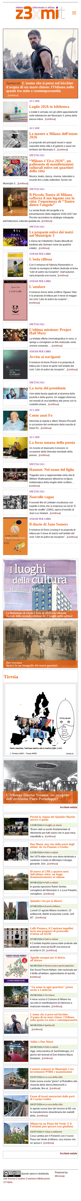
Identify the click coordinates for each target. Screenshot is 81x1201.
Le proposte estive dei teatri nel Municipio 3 (51, 234)
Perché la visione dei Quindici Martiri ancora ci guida (52, 818)
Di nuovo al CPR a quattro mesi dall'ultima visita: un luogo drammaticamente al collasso (49, 874)
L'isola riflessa (40, 259)
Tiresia (11, 676)
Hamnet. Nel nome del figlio (51, 469)
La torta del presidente (47, 388)
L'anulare (37, 287)
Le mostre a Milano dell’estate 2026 (53, 135)
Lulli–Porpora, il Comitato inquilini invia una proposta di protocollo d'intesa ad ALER (51, 931)
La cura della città (54, 1077)
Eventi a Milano (52, 906)
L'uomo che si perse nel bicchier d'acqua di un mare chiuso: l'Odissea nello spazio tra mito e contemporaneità (40, 87)
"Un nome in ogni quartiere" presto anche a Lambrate (51, 988)
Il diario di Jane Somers (48, 524)
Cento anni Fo (40, 415)
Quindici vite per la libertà (46, 901)
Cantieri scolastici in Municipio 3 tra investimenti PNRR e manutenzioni (52, 1070)
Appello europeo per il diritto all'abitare (47, 959)
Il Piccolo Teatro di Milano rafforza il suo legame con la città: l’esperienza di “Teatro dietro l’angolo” (52, 200)
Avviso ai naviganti (44, 357)
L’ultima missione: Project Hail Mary (50, 331)
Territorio (49, 995)
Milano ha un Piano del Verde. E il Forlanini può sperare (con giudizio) (51, 1125)
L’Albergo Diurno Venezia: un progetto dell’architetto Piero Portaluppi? (37, 797)
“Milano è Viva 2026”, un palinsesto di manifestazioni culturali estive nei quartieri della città (51, 166)
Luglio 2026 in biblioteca (49, 107)
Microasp (60, 1176)
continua (13, 95)
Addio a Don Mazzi (41, 1041)
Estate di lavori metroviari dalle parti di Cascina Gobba (52, 1098)
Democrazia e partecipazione (59, 965)
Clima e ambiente (53, 1131)
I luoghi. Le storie (53, 825)
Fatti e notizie (51, 852)
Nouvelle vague (41, 497)
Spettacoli (50, 1025)
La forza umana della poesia (52, 442)
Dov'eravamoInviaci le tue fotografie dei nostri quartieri (31, 664)
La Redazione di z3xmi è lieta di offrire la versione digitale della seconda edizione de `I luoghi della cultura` (39, 614)
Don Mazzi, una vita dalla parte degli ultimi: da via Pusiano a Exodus (52, 845)
